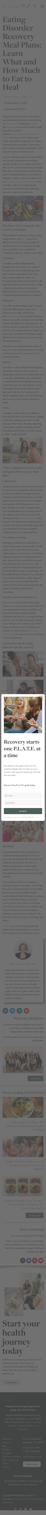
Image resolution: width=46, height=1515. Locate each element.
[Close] (41, 697)
